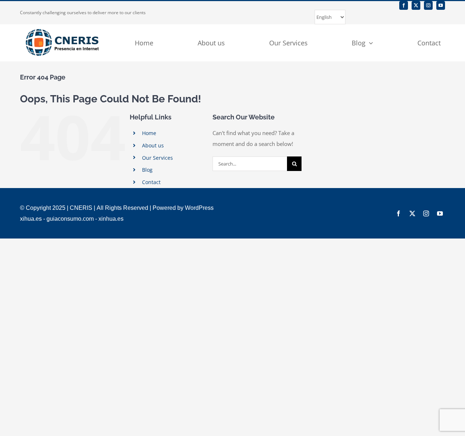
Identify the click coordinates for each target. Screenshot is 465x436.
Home (149, 133)
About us (153, 145)
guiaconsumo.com (70, 219)
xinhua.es (111, 219)
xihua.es (31, 219)
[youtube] (440, 5)
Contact (151, 182)
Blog (147, 169)
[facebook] (403, 5)
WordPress (199, 208)
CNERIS (81, 208)
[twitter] (416, 5)
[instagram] (428, 5)
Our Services (157, 157)
